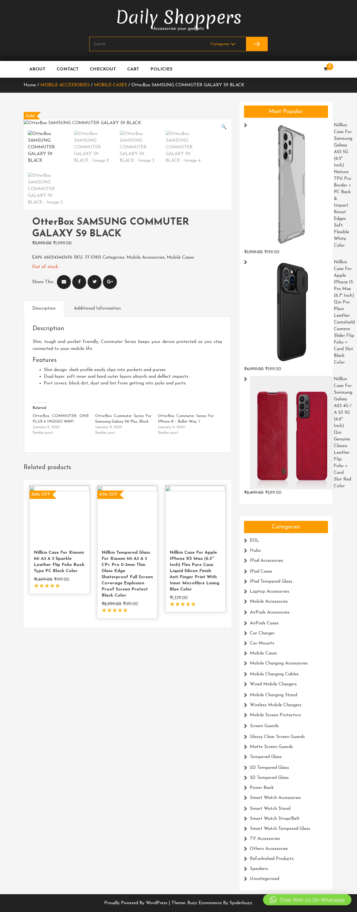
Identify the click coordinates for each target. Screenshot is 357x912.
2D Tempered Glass (269, 768)
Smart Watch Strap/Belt (275, 819)
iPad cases (261, 571)
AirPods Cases (264, 623)
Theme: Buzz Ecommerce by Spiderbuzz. (212, 903)
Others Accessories (269, 849)
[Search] (256, 44)
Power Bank (262, 788)
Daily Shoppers (179, 17)
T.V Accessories (265, 839)
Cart (133, 69)
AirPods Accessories (270, 612)
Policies (161, 69)
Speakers (259, 869)
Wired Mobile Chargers (273, 684)
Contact (68, 69)
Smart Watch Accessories (275, 798)
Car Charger (262, 633)
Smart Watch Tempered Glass (280, 829)
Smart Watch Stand (270, 808)
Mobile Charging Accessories (279, 663)
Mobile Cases (110, 85)
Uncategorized (264, 879)
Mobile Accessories (65, 85)
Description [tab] (44, 308)
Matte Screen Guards (271, 747)
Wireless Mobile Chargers (275, 705)
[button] (224, 127)
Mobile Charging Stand (273, 695)
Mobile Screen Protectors (275, 715)
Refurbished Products (272, 859)
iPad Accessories (266, 560)
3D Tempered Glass (269, 778)
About (37, 69)
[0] (326, 69)
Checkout (103, 69)
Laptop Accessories (269, 591)
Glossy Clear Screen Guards (277, 737)
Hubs (255, 550)
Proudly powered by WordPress (136, 903)
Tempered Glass (266, 757)
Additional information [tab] (97, 308)
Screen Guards (264, 726)
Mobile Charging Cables (274, 674)
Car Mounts (262, 643)
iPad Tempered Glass (271, 581)
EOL (254, 540)
